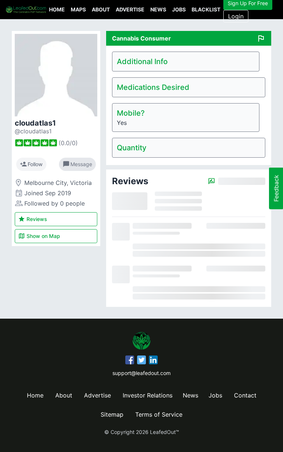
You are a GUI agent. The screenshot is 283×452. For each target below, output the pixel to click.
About (101, 9)
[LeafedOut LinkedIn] (153, 361)
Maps (78, 9)
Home (57, 9)
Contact (245, 395)
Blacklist (206, 9)
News (158, 9)
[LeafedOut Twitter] (141, 361)
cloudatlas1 (35, 123)
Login (236, 16)
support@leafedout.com (141, 373)
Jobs (179, 9)
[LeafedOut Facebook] (129, 361)
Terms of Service (158, 414)
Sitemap (112, 414)
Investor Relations (147, 395)
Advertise (130, 9)
